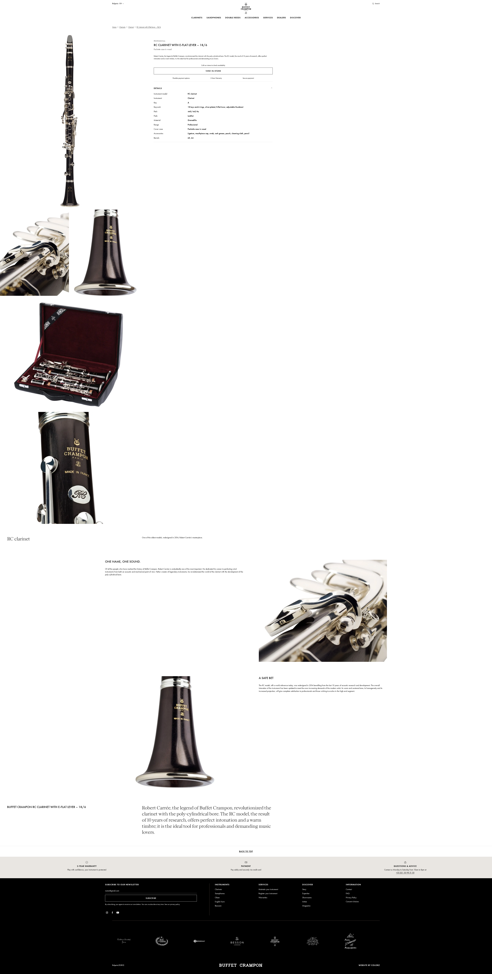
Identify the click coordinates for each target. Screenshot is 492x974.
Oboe (217, 897)
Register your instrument (268, 893)
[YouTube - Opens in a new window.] (118, 913)
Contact (349, 889)
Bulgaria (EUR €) (118, 965)
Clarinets (196, 17)
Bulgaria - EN (117, 4)
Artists (304, 901)
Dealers (281, 17)
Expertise (305, 893)
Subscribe (151, 898)
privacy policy (175, 904)
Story (304, 889)
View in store (213, 71)
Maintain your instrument (268, 889)
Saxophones (214, 17)
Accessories (252, 17)
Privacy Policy (351, 897)
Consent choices (352, 901)
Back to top (246, 851)
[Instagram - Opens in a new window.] (107, 913)
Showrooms (307, 897)
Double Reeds (233, 17)
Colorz (375, 965)
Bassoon (218, 906)
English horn (220, 901)
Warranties (263, 897)
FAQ (348, 893)
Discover (295, 17)
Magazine (306, 906)
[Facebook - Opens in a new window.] (112, 913)
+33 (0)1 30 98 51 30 (405, 872)
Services (268, 17)
